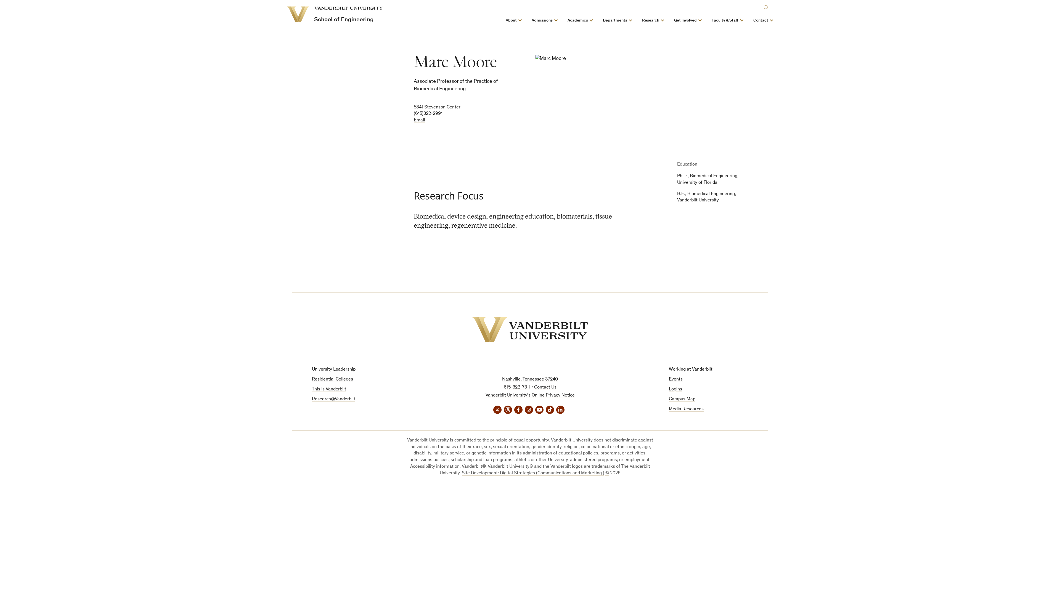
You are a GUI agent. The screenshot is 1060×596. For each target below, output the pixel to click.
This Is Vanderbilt (329, 389)
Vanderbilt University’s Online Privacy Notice (530, 395)
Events (676, 379)
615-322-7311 (517, 387)
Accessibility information (435, 466)
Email (419, 120)
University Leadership (334, 369)
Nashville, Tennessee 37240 (530, 379)
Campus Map (682, 399)
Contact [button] (760, 20)
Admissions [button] (542, 20)
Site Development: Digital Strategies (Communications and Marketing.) (533, 473)
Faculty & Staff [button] (725, 20)
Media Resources (686, 409)
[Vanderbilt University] (530, 329)
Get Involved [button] (685, 20)
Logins (675, 389)
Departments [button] (615, 20)
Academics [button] (578, 20)
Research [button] (650, 20)
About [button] (511, 20)
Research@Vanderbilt (333, 399)
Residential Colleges (332, 379)
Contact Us (545, 387)
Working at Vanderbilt (690, 369)
